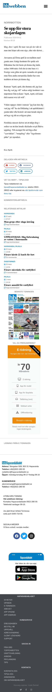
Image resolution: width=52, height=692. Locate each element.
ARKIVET (8, 609)
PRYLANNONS (10, 659)
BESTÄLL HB (9, 627)
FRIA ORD (8, 647)
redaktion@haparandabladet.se (15, 472)
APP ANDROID (10, 615)
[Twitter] (24, 536)
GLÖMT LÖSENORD (12, 636)
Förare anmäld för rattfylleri (18, 285)
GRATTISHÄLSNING (12, 653)
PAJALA (7, 229)
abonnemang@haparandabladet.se (17, 484)
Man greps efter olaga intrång (19, 221)
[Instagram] (31, 536)
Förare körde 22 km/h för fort (19, 254)
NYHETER (8, 600)
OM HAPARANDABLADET (14, 680)
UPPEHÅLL (8, 630)
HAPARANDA (9, 214)
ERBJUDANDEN (10, 624)
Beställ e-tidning (24, 420)
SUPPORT (8, 639)
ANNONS (7, 656)
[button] (46, 6)
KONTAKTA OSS (10, 671)
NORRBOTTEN (12, 22)
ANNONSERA (9, 677)
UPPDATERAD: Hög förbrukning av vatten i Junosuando (21, 238)
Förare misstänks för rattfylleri (19, 269)
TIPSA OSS (8, 674)
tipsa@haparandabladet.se (15, 187)
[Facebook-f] (26, 690)
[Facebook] (16, 536)
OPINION (7, 603)
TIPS (6, 662)
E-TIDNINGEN (9, 606)
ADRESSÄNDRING (11, 633)
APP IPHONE (9, 612)
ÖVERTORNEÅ (9, 262)
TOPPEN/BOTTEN (11, 650)
